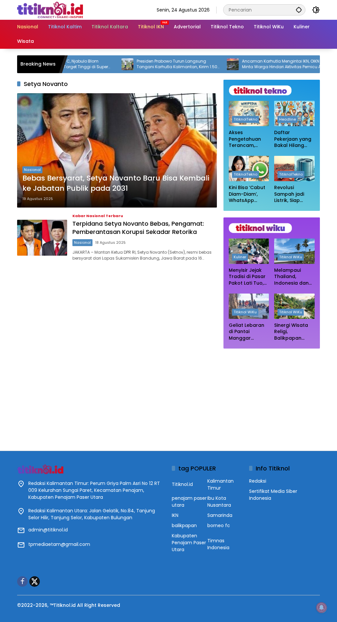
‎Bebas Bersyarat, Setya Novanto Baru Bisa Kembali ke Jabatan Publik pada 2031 (115, 183)
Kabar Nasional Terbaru (97, 216)
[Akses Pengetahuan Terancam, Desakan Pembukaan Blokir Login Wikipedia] (249, 113)
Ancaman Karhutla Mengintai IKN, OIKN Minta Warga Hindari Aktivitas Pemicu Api (267, 64)
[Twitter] (34, 581)
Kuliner (240, 257)
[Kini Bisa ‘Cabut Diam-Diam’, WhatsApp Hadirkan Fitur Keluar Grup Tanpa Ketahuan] (249, 168)
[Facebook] (22, 581)
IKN (175, 515)
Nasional (32, 169)
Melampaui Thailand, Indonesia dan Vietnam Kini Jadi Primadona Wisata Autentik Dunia (293, 277)
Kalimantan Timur (220, 484)
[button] (298, 9)
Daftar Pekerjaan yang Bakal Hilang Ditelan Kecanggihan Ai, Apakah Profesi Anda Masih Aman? (293, 139)
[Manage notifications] (321, 607)
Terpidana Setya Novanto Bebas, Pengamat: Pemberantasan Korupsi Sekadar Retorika (138, 227)
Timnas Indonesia (218, 544)
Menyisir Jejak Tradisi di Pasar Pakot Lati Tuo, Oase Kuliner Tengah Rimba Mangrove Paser (248, 277)
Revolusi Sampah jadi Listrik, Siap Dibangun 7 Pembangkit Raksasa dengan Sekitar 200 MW (292, 194)
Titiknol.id (182, 484)
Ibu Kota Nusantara (219, 501)
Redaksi (257, 481)
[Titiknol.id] (50, 9)
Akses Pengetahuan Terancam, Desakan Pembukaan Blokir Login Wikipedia (245, 139)
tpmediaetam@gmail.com (59, 544)
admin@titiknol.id (48, 529)
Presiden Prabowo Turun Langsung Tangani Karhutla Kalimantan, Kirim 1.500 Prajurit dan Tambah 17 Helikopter (162, 64)
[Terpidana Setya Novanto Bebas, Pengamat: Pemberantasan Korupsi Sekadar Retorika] (42, 238)
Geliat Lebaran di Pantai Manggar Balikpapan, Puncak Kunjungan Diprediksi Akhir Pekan (247, 332)
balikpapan (184, 525)
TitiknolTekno (245, 119)
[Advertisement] (271, 396)
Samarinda (219, 515)
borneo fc (218, 525)
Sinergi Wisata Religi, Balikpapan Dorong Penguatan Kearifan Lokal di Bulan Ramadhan (294, 332)
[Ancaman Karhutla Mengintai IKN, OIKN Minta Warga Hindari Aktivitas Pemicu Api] (216, 64)
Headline (287, 119)
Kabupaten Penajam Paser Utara (189, 542)
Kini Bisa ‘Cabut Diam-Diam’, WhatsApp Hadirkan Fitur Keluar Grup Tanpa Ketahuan (247, 194)
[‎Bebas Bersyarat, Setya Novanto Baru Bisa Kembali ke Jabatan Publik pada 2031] (117, 150)
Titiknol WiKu (290, 257)
